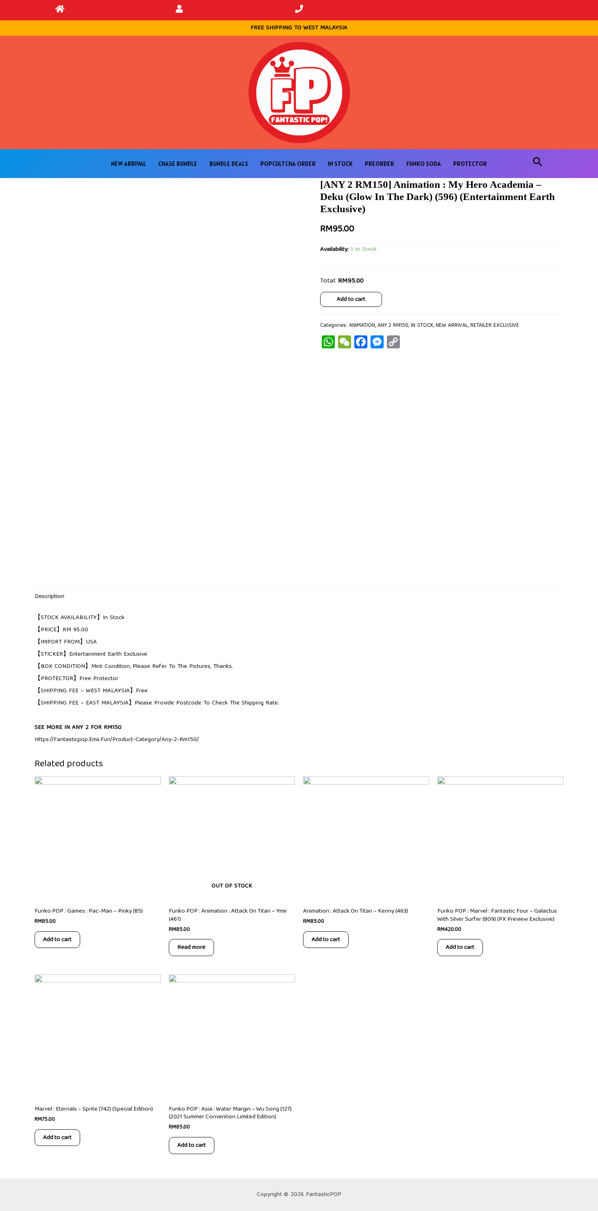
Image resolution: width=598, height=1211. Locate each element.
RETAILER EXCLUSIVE (494, 325)
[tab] (49, 596)
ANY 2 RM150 (393, 325)
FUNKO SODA (423, 163)
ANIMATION (362, 325)
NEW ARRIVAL (128, 163)
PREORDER (379, 163)
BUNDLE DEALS (229, 163)
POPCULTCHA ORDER (288, 163)
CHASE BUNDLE (177, 163)
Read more (191, 947)
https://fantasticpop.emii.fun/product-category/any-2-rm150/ (117, 740)
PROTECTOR (470, 163)
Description (49, 596)
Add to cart (351, 299)
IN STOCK (340, 163)
